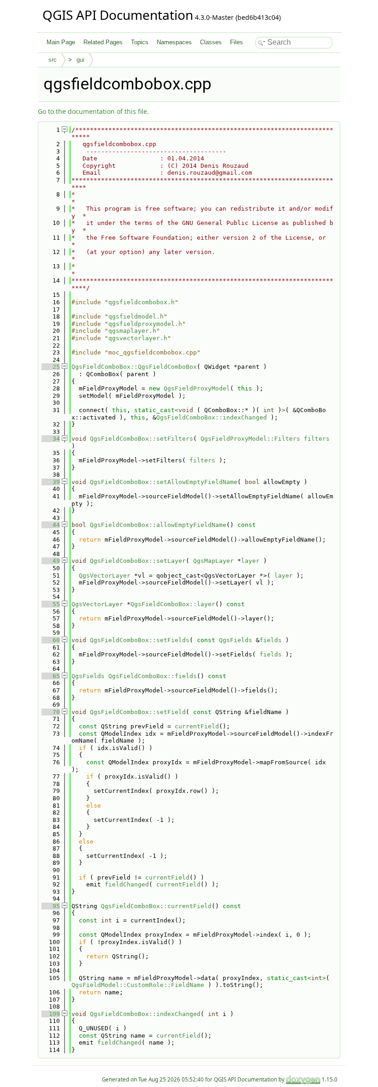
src (52, 59)
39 (50, 482)
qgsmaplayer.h (132, 330)
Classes (211, 42)
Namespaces (174, 42)
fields (271, 640)
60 (50, 640)
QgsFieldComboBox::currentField (156, 906)
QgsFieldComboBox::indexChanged (211, 417)
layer (250, 560)
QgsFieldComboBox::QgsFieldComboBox (134, 366)
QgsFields (235, 640)
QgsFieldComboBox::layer (172, 604)
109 (50, 1013)
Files (236, 42)
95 (50, 906)
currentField (197, 726)
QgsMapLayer (213, 560)
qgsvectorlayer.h (137, 338)
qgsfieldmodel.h (136, 316)
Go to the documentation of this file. (93, 111)
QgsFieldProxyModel (197, 388)
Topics (139, 42)
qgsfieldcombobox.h (141, 302)
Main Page (61, 42)
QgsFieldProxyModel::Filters (250, 438)
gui (80, 59)
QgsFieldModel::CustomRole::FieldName (137, 984)
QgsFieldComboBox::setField (138, 712)
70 (50, 712)
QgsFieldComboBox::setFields (139, 640)
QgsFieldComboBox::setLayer (138, 560)
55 (50, 604)
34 (50, 438)
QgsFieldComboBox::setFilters (141, 438)
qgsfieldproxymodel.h (145, 323)
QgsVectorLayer (104, 575)
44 (50, 524)
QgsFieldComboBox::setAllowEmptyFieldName (163, 482)
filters (317, 438)
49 (50, 560)
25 (50, 366)
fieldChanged (127, 884)
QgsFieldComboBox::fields (152, 676)
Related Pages (103, 42)
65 (50, 676)
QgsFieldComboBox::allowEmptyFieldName (158, 524)
